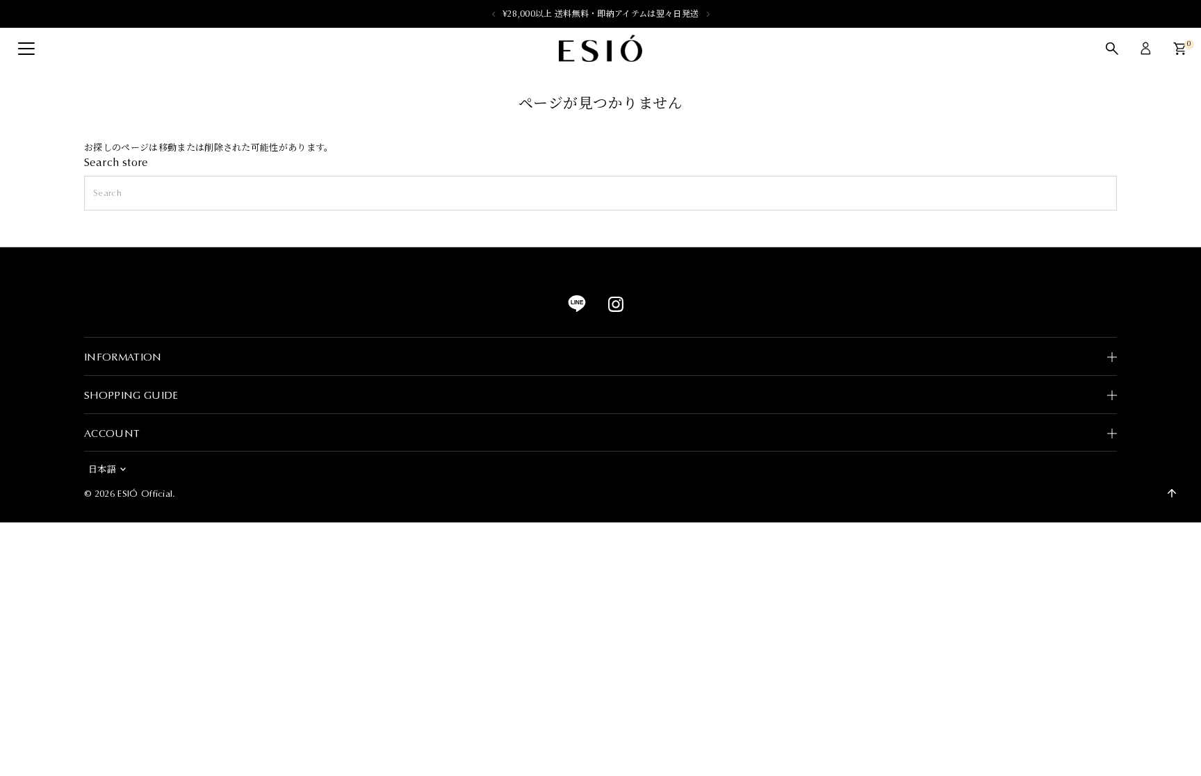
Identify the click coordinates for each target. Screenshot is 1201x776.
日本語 (102, 469)
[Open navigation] (26, 48)
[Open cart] (1180, 48)
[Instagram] (616, 309)
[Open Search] (1112, 48)
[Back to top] (1172, 493)
